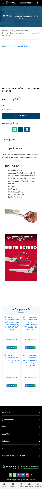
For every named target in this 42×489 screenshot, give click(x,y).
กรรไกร (10, 33)
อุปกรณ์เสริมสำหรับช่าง (15, 32)
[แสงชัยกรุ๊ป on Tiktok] (31, 475)
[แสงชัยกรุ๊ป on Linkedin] (23, 475)
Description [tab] (9, 139)
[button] (37, 3)
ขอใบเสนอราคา (21, 116)
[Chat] (27, 128)
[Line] (14, 128)
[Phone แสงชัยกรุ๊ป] (14, 475)
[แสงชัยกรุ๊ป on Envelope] (10, 475)
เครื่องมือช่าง (6, 31)
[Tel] (20, 128)
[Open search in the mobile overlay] (34, 3)
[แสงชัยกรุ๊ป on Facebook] (19, 475)
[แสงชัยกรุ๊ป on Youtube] (27, 475)
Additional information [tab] (15, 148)
